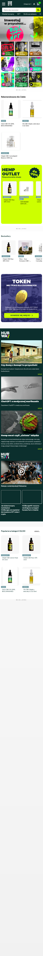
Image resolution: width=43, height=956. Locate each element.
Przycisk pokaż (31, 4)
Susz (3, 140)
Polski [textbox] (20, 4)
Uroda (25, 140)
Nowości (5, 172)
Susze (20, 281)
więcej (40, 396)
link (21, 29)
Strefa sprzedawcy (30, 14)
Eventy (21, 80)
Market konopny (8, 14)
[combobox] (20, 4)
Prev (1, 29)
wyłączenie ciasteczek (22, 946)
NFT (18, 14)
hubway (21, 357)
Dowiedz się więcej (20, 338)
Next (42, 29)
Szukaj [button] (38, 10)
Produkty (7, 216)
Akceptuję (21, 951)
